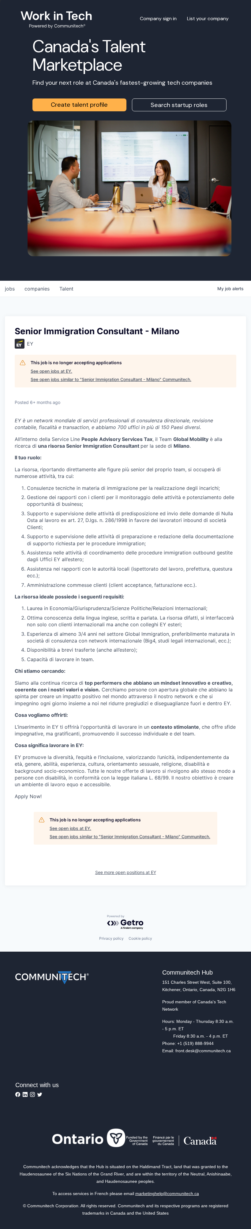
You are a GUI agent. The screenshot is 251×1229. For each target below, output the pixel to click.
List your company (208, 18)
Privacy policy (111, 938)
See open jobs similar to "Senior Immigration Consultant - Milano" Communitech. (111, 379)
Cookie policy (140, 938)
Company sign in (158, 18)
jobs (10, 289)
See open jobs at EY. (51, 371)
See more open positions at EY (125, 872)
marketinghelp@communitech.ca (167, 1193)
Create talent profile (79, 105)
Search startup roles (179, 105)
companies (37, 289)
